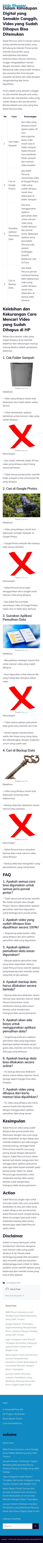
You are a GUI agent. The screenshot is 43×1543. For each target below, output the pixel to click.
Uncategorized (13, 1282)
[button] (31, 5)
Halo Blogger (14, 5)
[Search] (35, 1526)
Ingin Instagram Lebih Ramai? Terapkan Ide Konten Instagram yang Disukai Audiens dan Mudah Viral (21, 1480)
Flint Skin (13, 1539)
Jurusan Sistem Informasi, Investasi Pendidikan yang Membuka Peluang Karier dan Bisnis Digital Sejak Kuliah (21, 1507)
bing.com (24, 388)
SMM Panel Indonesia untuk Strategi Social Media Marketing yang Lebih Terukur (21, 1316)
